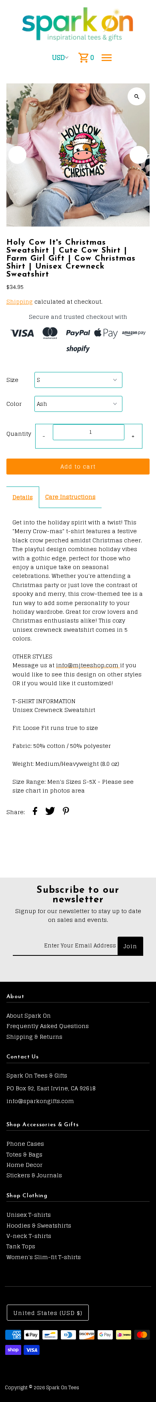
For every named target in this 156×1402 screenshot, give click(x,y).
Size (12, 380)
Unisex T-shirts (28, 1215)
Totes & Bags (24, 1154)
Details (22, 497)
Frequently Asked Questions (47, 1026)
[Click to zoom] (137, 96)
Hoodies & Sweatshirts (38, 1225)
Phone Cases (25, 1144)
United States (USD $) (47, 1313)
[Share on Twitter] (50, 812)
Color (14, 403)
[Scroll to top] (139, 1381)
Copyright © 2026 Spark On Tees (42, 1387)
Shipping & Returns (34, 1037)
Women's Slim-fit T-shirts (43, 1257)
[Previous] (17, 155)
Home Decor (24, 1165)
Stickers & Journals (34, 1175)
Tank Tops (20, 1246)
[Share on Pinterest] (66, 812)
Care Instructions (70, 497)
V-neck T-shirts (28, 1236)
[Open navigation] (107, 57)
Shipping (19, 302)
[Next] (139, 155)
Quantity (18, 434)
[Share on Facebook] (35, 812)
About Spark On (28, 1015)
